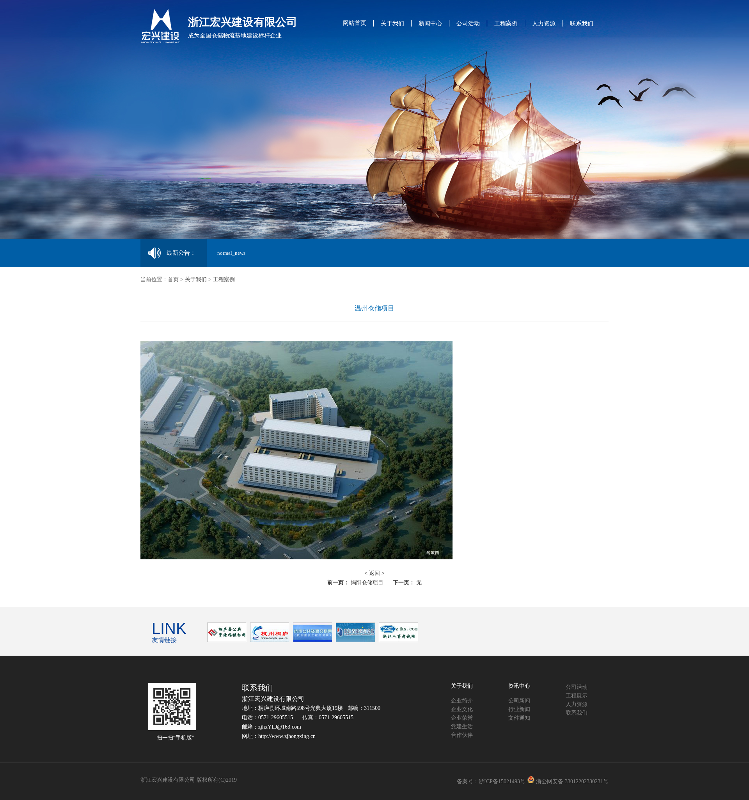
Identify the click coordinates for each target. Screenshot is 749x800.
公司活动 (468, 23)
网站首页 (354, 23)
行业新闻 (519, 709)
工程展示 (576, 696)
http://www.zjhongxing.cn (287, 736)
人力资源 (544, 23)
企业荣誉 (462, 718)
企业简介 (462, 701)
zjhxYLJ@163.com (279, 727)
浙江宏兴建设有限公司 (273, 698)
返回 (374, 573)
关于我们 (392, 23)
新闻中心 (430, 23)
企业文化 (462, 709)
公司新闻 (519, 701)
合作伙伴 (462, 735)
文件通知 (519, 718)
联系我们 (581, 23)
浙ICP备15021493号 (502, 781)
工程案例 (506, 23)
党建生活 (462, 726)
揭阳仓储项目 (367, 582)
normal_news (231, 253)
